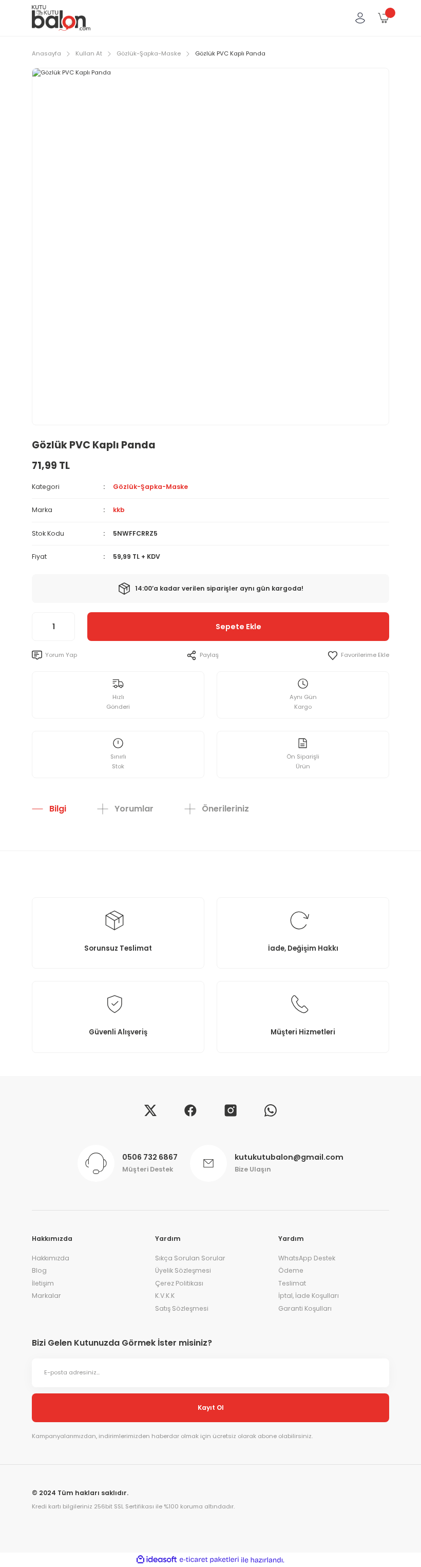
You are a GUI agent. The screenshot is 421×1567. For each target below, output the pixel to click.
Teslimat (292, 1283)
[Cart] (383, 18)
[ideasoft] (156, 1559)
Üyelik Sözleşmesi (183, 1270)
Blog (39, 1270)
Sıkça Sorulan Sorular (190, 1258)
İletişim (43, 1283)
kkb (119, 509)
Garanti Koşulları (305, 1308)
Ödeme (290, 1270)
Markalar (46, 1295)
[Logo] (61, 18)
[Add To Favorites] (358, 655)
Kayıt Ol (211, 1407)
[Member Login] (360, 18)
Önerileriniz (225, 809)
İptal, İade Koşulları (308, 1295)
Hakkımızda (50, 1258)
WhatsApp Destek (306, 1258)
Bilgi (57, 809)
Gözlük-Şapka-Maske (150, 486)
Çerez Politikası (179, 1283)
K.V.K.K (165, 1295)
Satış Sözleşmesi (181, 1308)
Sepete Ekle (238, 626)
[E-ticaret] (209, 1560)
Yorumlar (134, 809)
